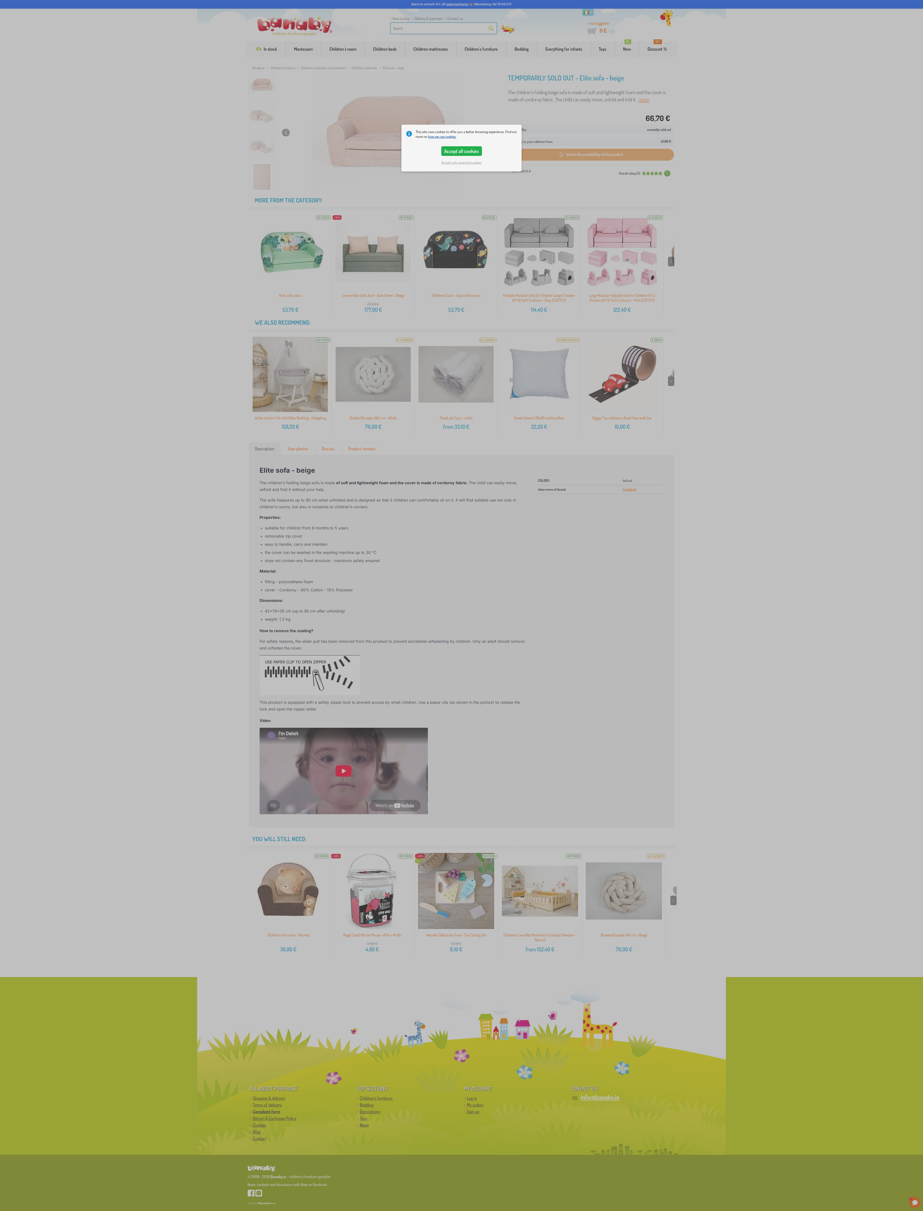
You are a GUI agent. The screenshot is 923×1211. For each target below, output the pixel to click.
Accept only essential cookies (461, 162)
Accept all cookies (461, 151)
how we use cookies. (442, 136)
